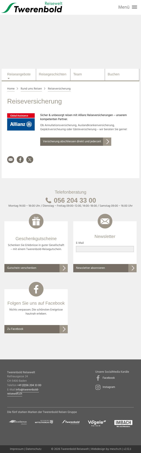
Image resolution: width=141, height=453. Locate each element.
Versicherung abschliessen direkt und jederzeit (72, 141)
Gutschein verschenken (21, 268)
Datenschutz (33, 449)
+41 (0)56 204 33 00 (29, 385)
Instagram (109, 387)
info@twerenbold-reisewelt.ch (23, 391)
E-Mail (80, 243)
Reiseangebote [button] (19, 74)
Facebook (109, 378)
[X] (29, 162)
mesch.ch (115, 449)
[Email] (10, 162)
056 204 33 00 (74, 200)
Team (77, 74)
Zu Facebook (15, 329)
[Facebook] (20, 162)
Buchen (114, 74)
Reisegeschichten (52, 74)
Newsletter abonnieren (90, 268)
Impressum (17, 449)
